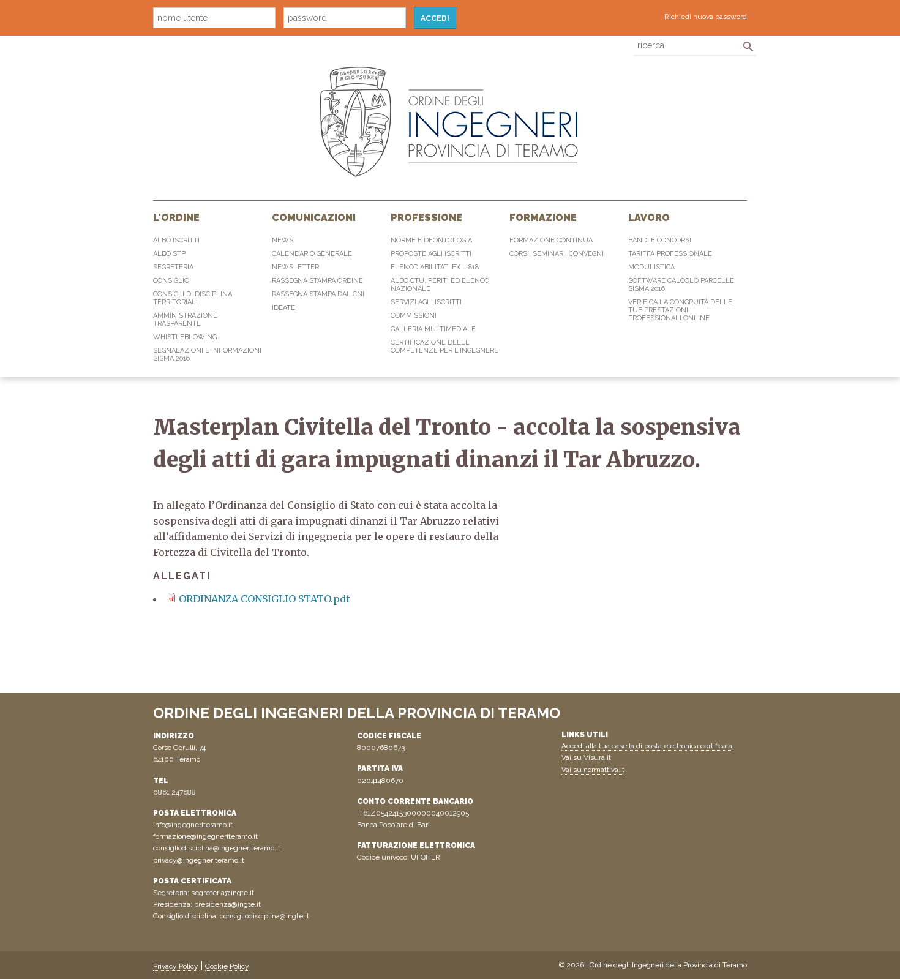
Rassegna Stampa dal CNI (318, 294)
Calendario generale (312, 254)
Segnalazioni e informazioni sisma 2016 (207, 354)
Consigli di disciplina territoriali (192, 298)
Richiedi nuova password (705, 16)
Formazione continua (551, 240)
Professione (426, 217)
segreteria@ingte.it (222, 892)
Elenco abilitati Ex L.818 (435, 267)
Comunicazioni (314, 217)
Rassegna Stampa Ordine (317, 281)
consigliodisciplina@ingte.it (264, 916)
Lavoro (649, 217)
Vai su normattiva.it (592, 769)
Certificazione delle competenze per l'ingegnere (444, 346)
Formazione (543, 217)
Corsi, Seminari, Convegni (556, 254)
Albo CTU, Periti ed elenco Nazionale (440, 285)
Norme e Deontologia (431, 240)
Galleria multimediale (433, 329)
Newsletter (295, 267)
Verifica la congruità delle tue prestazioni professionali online (680, 310)
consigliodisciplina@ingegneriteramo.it (216, 848)
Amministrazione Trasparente (185, 320)
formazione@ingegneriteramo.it (205, 836)
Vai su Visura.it (586, 757)
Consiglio (171, 281)
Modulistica (651, 267)
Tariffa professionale (670, 254)
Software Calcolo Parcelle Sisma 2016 (681, 285)
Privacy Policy (175, 966)
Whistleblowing (185, 337)
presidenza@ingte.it (227, 904)
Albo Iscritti (176, 240)
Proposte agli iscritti (431, 254)
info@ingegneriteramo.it (193, 824)
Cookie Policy (227, 966)
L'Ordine (176, 217)
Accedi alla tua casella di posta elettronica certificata (646, 745)
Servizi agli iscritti (426, 302)
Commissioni (414, 316)
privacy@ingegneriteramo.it (198, 860)
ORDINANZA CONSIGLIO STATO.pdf (264, 599)
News (282, 240)
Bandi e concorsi (659, 240)
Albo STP (169, 254)
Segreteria (173, 267)
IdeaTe (283, 308)
